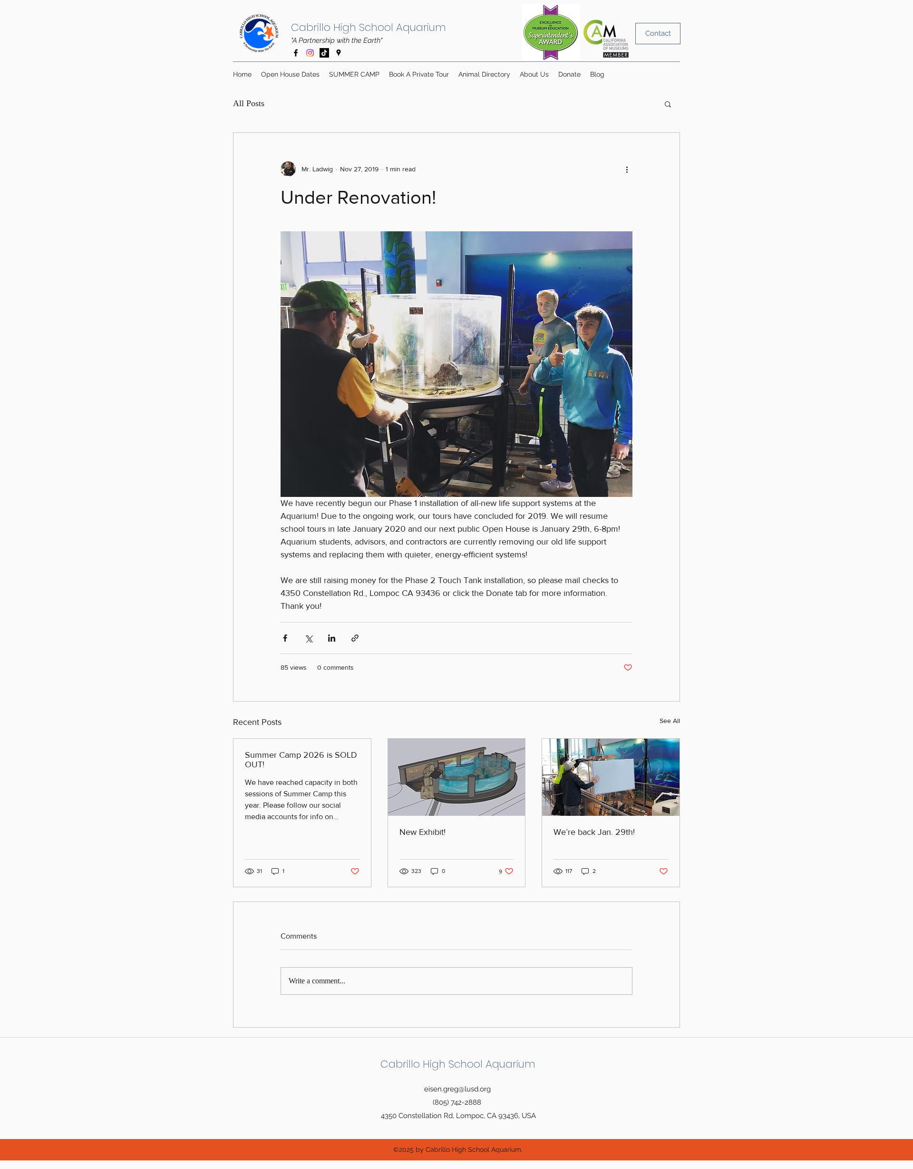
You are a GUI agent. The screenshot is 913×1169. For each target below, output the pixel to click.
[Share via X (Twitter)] (308, 638)
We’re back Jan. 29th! (594, 832)
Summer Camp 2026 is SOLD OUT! (301, 759)
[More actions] (626, 169)
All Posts (248, 103)
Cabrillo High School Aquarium (368, 27)
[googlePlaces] (338, 53)
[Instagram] (310, 53)
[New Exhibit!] (456, 777)
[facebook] (296, 53)
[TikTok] (324, 53)
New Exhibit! (422, 832)
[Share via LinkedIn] (331, 638)
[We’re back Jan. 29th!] (611, 777)
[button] (667, 104)
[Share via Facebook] (285, 638)
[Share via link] (354, 638)
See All (670, 720)
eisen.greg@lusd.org (457, 1089)
